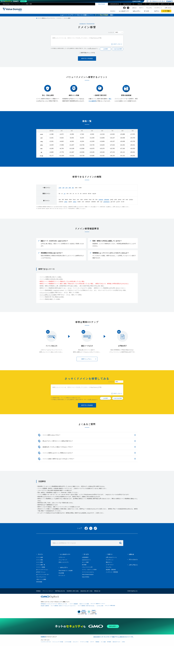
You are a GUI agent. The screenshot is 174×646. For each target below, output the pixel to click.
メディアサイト (133, 565)
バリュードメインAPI (87, 567)
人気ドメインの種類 (41, 579)
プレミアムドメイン (41, 577)
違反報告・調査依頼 (111, 569)
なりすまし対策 (100, 605)
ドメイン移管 (39, 562)
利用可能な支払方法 (60, 591)
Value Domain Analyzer (88, 574)
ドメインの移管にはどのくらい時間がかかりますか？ (58, 453)
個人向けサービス (116, 641)
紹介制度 (84, 564)
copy (95, 528)
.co (64, 193)
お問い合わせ (168, 7)
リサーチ (92, 641)
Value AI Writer (85, 577)
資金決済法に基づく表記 (86, 591)
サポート (141, 7)
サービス (146, 11)
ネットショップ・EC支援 (58, 641)
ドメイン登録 (39, 559)
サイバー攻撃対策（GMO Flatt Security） (86, 605)
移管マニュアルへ (86, 359)
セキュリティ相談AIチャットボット (98, 603)
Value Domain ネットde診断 (65, 570)
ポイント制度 (85, 562)
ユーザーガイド (109, 564)
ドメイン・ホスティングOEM (89, 569)
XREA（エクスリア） (64, 562)
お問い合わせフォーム (111, 557)
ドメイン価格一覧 (40, 564)
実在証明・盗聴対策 (45, 605)
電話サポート (109, 562)
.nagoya (100, 199)
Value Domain (101, 4)
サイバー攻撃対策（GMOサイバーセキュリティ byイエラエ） (63, 605)
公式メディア (152, 4)
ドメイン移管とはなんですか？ (51, 435)
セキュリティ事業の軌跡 (110, 605)
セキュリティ (136, 11)
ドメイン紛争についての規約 (48, 294)
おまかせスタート (86, 559)
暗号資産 (109, 641)
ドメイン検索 (39, 557)
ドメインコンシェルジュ (88, 572)
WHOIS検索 (39, 581)
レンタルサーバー (124, 11)
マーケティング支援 (84, 641)
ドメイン (112, 11)
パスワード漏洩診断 (74, 603)
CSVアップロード (117, 44)
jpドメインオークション (42, 569)
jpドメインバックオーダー (42, 574)
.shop (65, 201)
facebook (124, 8)
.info (69, 187)
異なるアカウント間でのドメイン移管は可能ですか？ (58, 441)
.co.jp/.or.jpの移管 (117, 48)
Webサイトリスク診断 (84, 603)
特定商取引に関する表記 (73, 591)
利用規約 (38, 591)
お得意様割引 (85, 557)
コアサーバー (62, 557)
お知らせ (134, 7)
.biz (73, 187)
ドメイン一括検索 (40, 567)
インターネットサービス (46, 641)
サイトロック (62, 575)
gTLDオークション (40, 572)
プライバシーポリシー (47, 591)
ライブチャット (158, 7)
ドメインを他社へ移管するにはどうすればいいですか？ (58, 458)
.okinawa (106, 199)
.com (59, 187)
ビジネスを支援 (68, 641)
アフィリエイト (133, 559)
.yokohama (106, 201)
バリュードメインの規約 (47, 292)
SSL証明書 (61, 573)
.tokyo (74, 201)
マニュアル (149, 7)
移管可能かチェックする (88, 52)
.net (63, 187)
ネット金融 (103, 641)
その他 (123, 641)
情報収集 (97, 641)
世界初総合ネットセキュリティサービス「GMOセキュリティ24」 (54, 603)
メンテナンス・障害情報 (112, 572)
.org (66, 187)
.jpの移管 (105, 48)
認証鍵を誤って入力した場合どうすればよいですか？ (58, 447)
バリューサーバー (63, 559)
